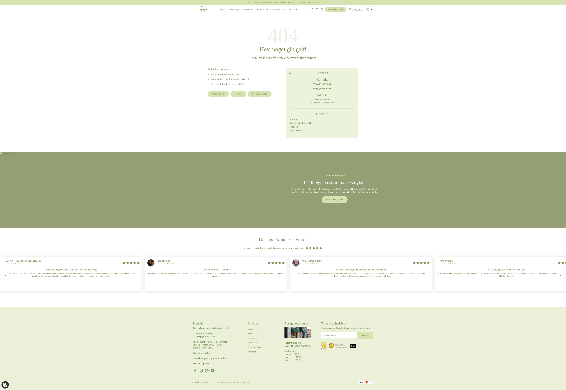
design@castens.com (322, 89)
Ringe (250, 329)
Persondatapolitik (201, 364)
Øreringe (251, 338)
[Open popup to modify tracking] (5, 385)
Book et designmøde (334, 199)
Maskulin (246, 9)
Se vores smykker (296, 119)
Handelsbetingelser (201, 353)
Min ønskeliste (295, 131)
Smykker (221, 9)
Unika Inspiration (255, 347)
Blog (285, 9)
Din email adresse (330, 335)
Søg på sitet (294, 127)
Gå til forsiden (218, 94)
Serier (256, 9)
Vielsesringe (234, 9)
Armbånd (252, 352)
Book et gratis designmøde (300, 123)
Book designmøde (335, 9)
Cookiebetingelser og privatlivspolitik (209, 358)
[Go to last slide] (5, 275)
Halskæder (252, 343)
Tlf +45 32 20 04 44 (322, 84)
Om (264, 9)
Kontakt (292, 9)
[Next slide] (560, 275)
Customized (275, 9)
